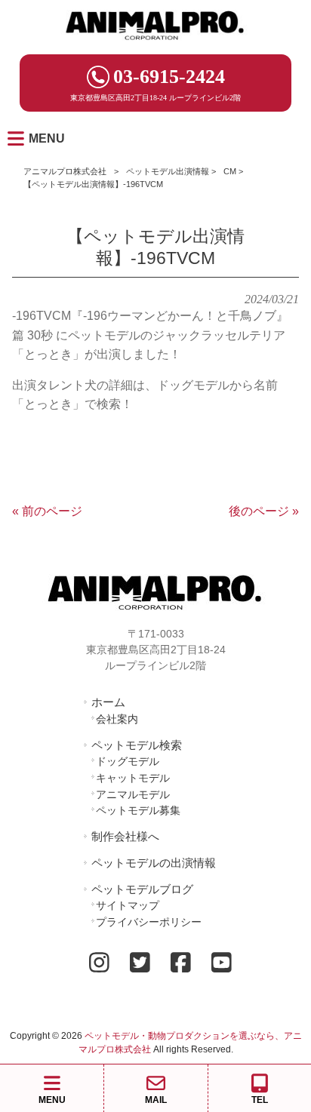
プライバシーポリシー (149, 922)
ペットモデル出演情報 (167, 171)
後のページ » (264, 511)
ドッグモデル (127, 761)
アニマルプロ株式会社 (64, 171)
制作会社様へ (125, 836)
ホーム (108, 702)
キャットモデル (133, 778)
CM (229, 171)
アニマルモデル (133, 794)
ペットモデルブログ (142, 889)
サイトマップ (127, 905)
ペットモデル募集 (138, 810)
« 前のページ (47, 511)
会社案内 (117, 719)
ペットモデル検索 (136, 745)
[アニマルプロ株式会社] (155, 44)
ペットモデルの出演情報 (153, 862)
